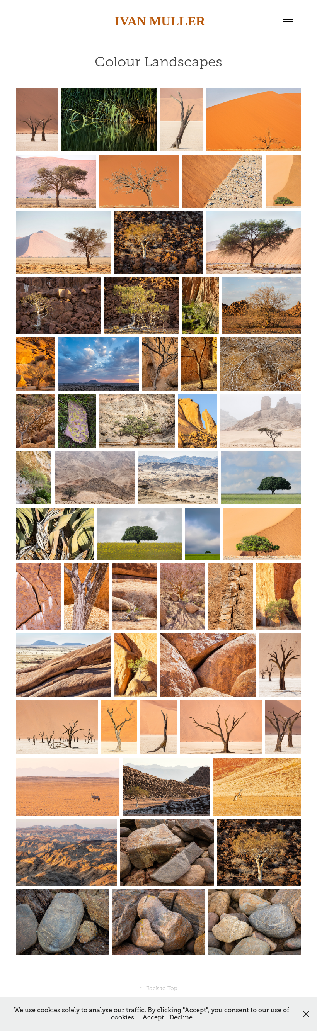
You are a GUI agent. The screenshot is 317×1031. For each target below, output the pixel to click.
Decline (181, 1017)
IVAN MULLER (158, 21)
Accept (153, 1017)
